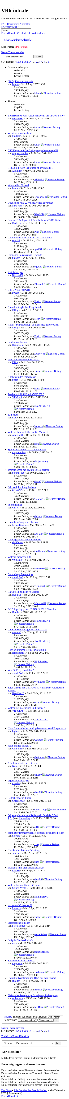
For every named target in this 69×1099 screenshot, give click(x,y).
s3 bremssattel (15, 504)
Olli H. (15, 507)
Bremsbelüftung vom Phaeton (23, 522)
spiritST (16, 240)
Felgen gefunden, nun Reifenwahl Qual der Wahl (33, 815)
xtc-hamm (39, 972)
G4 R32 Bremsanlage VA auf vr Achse (27, 629)
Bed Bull (16, 594)
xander (37, 371)
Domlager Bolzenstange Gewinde (25, 255)
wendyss (38, 739)
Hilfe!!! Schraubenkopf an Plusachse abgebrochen (33, 324)
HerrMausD (18, 693)
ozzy (36, 702)
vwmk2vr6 (17, 577)
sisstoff (37, 481)
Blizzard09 (17, 275)
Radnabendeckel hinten (19, 798)
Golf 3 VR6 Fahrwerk (19, 289)
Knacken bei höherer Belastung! (24, 850)
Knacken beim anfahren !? (21, 960)
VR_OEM (17, 710)
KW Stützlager (15, 272)
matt (14, 417)
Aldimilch (17, 170)
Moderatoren (21, 46)
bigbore (16, 257)
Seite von (23, 61)
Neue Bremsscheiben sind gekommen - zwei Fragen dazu (37, 728)
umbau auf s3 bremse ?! (20, 905)
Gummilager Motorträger (20, 574)
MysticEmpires (19, 525)
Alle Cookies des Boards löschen (30, 1090)
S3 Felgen (13, 414)
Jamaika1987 (41, 719)
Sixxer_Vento (19, 888)
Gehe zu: (8, 1043)
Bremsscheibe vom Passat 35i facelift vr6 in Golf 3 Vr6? (36, 115)
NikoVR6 (17, 205)
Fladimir (16, 136)
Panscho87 (17, 118)
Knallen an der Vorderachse (22, 377)
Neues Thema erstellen (12, 52)
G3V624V (17, 490)
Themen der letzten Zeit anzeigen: (30, 1016)
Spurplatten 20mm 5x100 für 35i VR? (27, 449)
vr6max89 (17, 559)
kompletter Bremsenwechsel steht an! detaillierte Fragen (36, 832)
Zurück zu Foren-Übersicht (15, 1036)
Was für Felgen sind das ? (21, 670)
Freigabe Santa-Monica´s (20, 940)
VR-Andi (17, 397)
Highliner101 (19, 652)
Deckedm (17, 223)
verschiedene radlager (19, 922)
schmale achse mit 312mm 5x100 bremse (28, 469)
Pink (36, 231)
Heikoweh (17, 345)
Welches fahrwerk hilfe (19, 557)
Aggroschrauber (20, 153)
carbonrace (17, 998)
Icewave (38, 426)
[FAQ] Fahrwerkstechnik (20, 81)
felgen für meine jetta (18, 780)
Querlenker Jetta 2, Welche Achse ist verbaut (30, 202)
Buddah (16, 612)
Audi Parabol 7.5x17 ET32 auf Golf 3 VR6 (30, 237)
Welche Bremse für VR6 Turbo (23, 885)
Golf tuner (17, 748)
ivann (15, 188)
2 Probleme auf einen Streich (22, 763)
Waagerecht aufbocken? (20, 133)
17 (49, 61)
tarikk (37, 127)
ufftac (15, 379)
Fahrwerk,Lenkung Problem (22, 487)
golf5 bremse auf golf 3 (19, 745)
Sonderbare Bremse (18, 342)
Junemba (16, 853)
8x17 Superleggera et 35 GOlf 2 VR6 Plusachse (32, 609)
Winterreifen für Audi (18, 185)
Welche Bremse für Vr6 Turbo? (23, 359)
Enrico (37, 301)
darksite (38, 516)
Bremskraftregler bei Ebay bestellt (25, 307)
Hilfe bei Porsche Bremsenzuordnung (27, 649)
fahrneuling (24, 818)
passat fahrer (18, 925)
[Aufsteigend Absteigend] (48, 1020)
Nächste (8, 1016)
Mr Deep (38, 1007)
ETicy (15, 310)
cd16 (36, 827)
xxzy (36, 844)
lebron (15, 84)
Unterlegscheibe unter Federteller (24, 539)
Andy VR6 (17, 435)
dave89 (38, 774)
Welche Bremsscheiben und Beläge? (26, 708)
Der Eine (38, 533)
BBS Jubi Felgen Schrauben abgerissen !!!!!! (30, 167)
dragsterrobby (19, 452)
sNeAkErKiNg (42, 406)
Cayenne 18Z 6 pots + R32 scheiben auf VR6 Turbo (34, 220)
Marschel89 (40, 603)
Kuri (14, 766)
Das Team (6, 1090)
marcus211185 (41, 951)
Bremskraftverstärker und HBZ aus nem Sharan (32, 978)
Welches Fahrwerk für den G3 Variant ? (28, 432)
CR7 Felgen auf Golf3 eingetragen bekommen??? (33, 150)
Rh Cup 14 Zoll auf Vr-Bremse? (24, 591)
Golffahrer (17, 542)
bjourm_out (18, 472)
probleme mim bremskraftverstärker (26, 867)
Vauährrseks (40, 197)
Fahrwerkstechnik (16, 40)
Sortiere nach (11, 1020)
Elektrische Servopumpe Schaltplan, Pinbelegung (33, 995)
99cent (15, 292)
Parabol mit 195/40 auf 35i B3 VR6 (26, 394)
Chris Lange (18, 800)
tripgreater (17, 963)
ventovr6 (16, 632)
